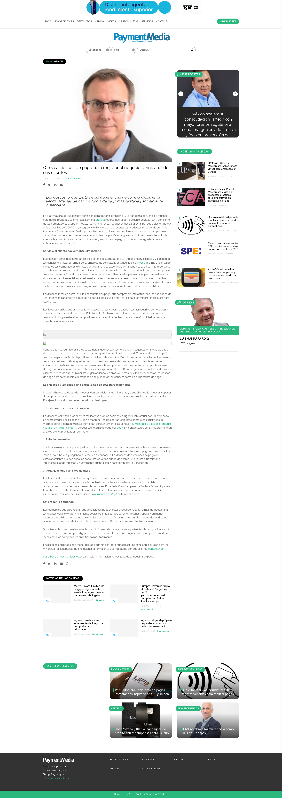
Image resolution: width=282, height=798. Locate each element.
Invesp (141, 262)
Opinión (99, 21)
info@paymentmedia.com (56, 778)
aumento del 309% (105, 494)
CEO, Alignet (187, 343)
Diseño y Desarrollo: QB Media (152, 794)
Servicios (147, 21)
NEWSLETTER (228, 21)
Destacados (84, 21)
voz (119, 427)
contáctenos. (156, 548)
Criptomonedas (128, 21)
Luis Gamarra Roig (194, 338)
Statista (100, 219)
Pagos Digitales (64, 21)
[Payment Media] (142, 34)
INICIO (48, 21)
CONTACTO (162, 21)
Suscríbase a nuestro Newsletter (62, 556)
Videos (112, 21)
